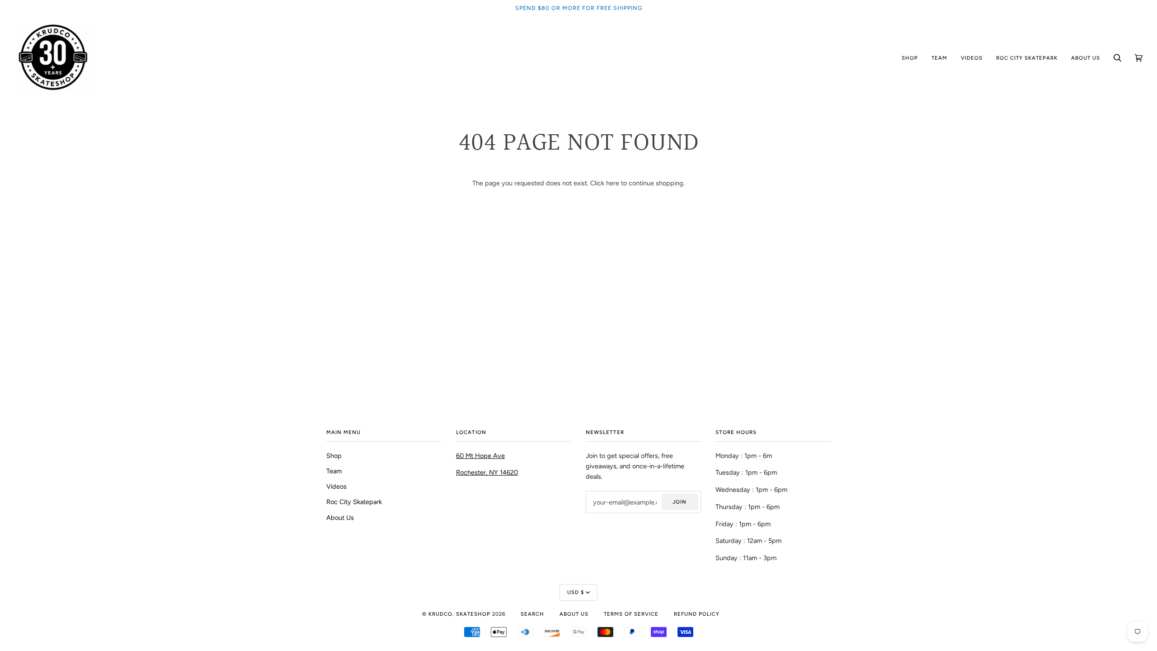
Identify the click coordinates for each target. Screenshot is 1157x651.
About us (574, 614)
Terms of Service (631, 614)
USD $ (575, 592)
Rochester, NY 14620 (487, 472)
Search (532, 614)
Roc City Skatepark (354, 502)
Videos (336, 486)
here (612, 183)
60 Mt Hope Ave (480, 456)
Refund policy (697, 614)
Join (680, 502)
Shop (334, 456)
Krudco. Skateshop (459, 614)
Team (334, 471)
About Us (340, 518)
